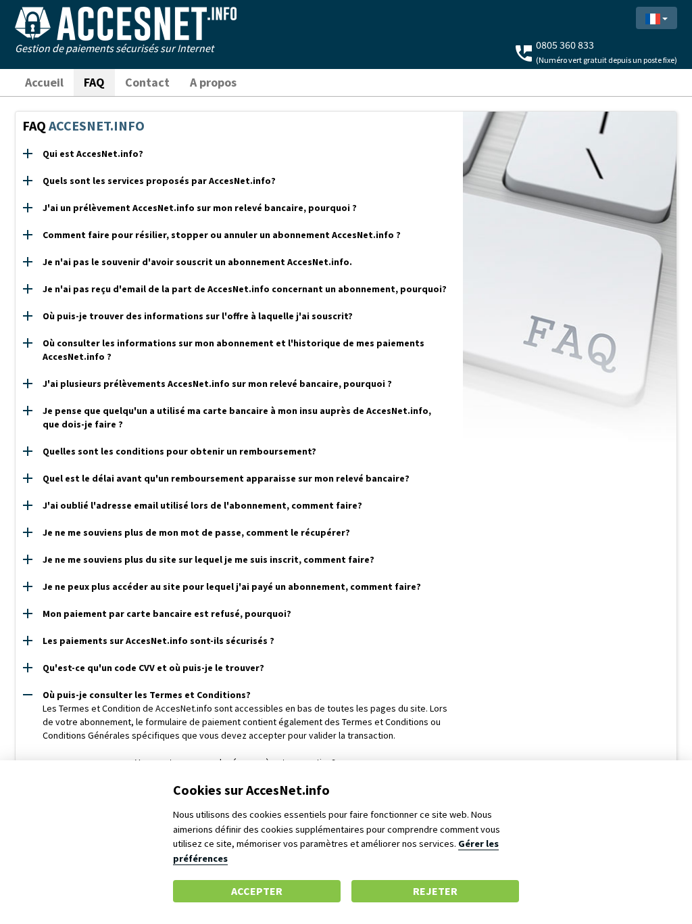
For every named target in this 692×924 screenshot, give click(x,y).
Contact (147, 82)
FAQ (94, 82)
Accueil (44, 82)
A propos (213, 82)
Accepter (256, 891)
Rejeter (435, 891)
